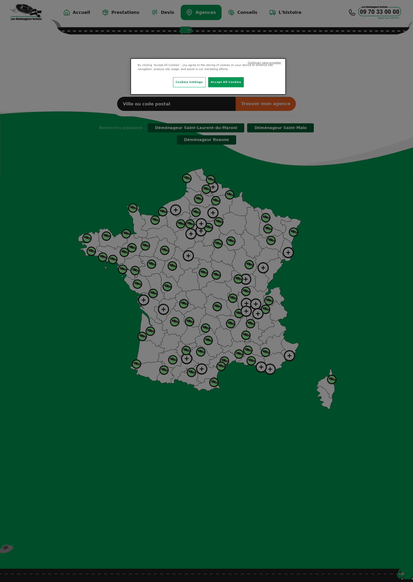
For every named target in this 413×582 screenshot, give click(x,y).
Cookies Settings (189, 82)
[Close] (279, 65)
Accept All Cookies (226, 82)
